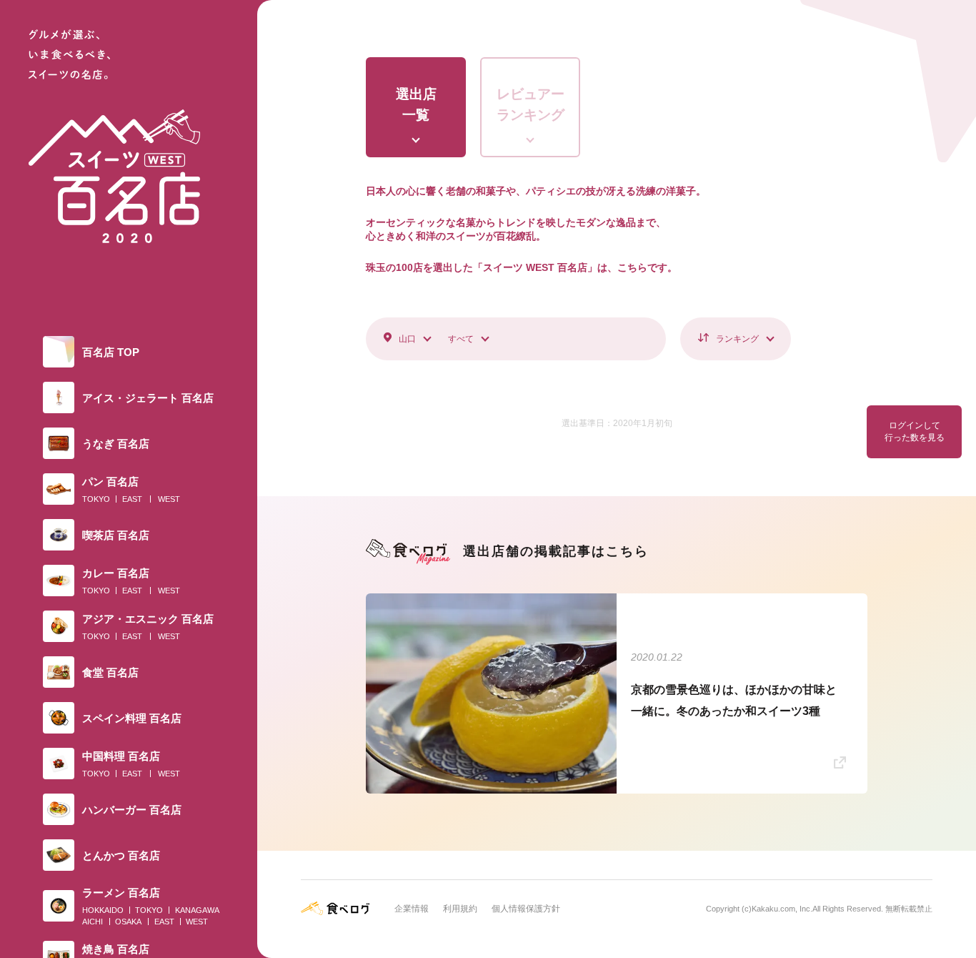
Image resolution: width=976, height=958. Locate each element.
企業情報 (411, 909)
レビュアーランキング (530, 104)
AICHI (92, 921)
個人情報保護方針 (526, 909)
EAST (132, 499)
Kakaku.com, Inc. (782, 908)
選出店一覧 (416, 104)
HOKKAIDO (103, 910)
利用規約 (460, 909)
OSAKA (128, 921)
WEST (169, 499)
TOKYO (96, 499)
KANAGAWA (197, 910)
